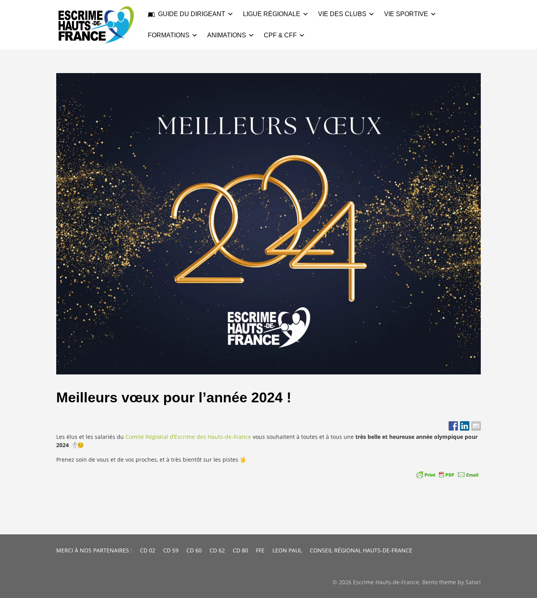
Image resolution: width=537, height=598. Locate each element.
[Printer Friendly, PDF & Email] (447, 474)
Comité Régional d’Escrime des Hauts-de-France (189, 436)
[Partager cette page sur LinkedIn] (464, 426)
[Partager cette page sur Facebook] (453, 426)
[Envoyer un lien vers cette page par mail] (476, 426)
